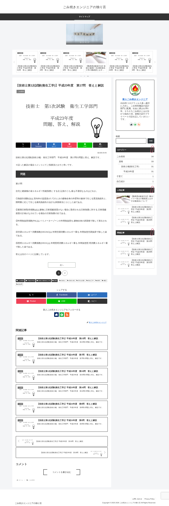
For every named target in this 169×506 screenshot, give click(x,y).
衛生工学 (91, 280)
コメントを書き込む (61, 472)
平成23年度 (31, 280)
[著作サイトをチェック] (56, 314)
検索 (118, 136)
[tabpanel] (27, 62)
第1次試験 (81, 280)
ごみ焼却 (21, 280)
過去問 (20, 284)
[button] (100, 145)
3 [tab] (88, 76)
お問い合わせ (137, 499)
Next (155, 62)
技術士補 (71, 280)
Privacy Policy (150, 499)
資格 (55, 280)
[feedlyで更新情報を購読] (61, 314)
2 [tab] (84, 76)
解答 (98, 280)
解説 (105, 280)
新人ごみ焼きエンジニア (135, 99)
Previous (14, 62)
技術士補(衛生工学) (44, 280)
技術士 (63, 280)
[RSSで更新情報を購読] (67, 314)
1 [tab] (81, 76)
